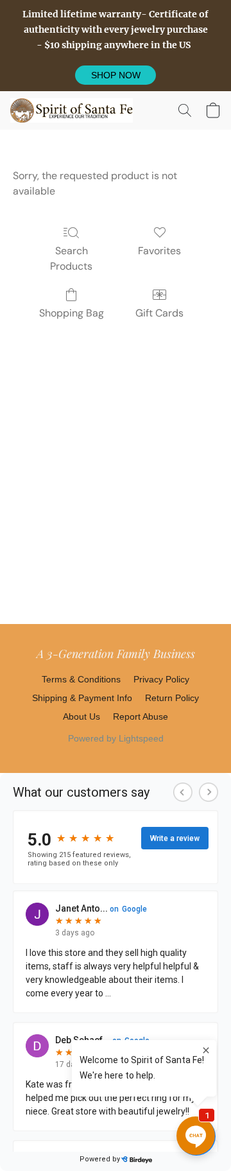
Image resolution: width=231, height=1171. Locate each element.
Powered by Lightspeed (116, 738)
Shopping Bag (71, 313)
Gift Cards (159, 313)
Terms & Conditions (81, 679)
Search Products (71, 258)
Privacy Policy (161, 679)
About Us (81, 716)
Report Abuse (140, 716)
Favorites (159, 250)
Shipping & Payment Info (82, 698)
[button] (115, 75)
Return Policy (172, 698)
